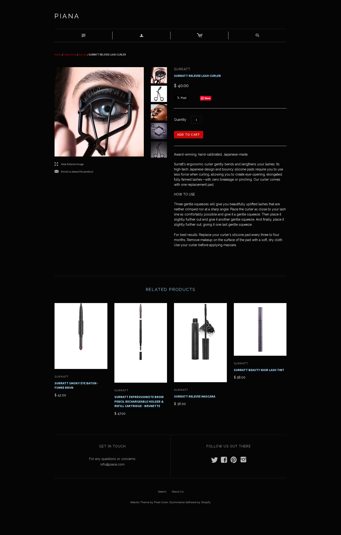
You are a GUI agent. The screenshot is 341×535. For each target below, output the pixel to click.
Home (58, 54)
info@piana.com (112, 464)
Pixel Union (161, 502)
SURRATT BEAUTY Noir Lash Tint (259, 370)
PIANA (67, 16)
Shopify (205, 502)
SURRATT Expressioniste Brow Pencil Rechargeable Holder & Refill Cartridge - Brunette (139, 401)
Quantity (180, 119)
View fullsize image (69, 164)
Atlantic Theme (139, 502)
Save (207, 98)
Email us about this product (74, 172)
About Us (177, 491)
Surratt (82, 54)
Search (162, 491)
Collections (70, 54)
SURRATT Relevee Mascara (194, 396)
